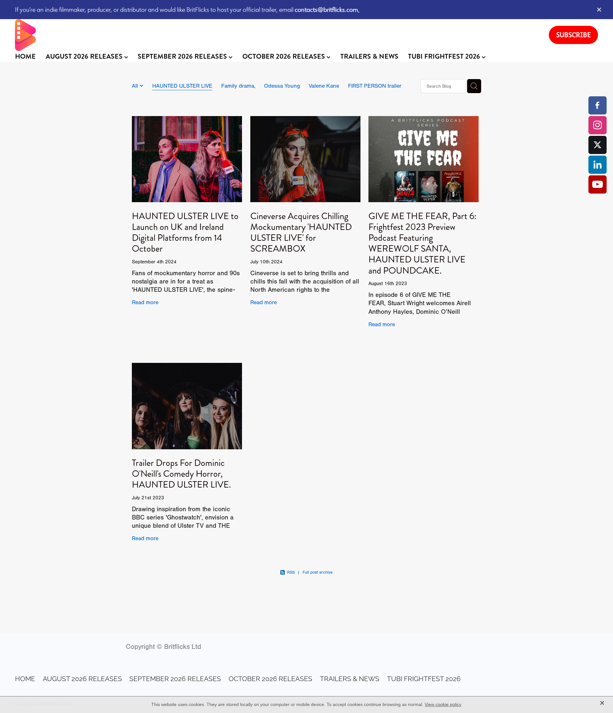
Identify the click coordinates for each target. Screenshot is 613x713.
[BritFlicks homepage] (275, 35)
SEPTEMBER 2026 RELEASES (183, 56)
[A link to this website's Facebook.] (597, 105)
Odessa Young (282, 86)
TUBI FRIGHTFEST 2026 (445, 56)
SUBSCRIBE (573, 34)
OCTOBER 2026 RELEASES (284, 56)
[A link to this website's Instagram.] (597, 125)
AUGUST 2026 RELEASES (85, 56)
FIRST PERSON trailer (374, 86)
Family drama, (238, 86)
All (136, 86)
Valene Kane (324, 86)
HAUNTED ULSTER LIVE (182, 86)
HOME (25, 56)
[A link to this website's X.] (597, 145)
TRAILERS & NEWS (369, 56)
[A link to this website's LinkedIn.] (597, 165)
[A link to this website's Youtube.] (597, 184)
